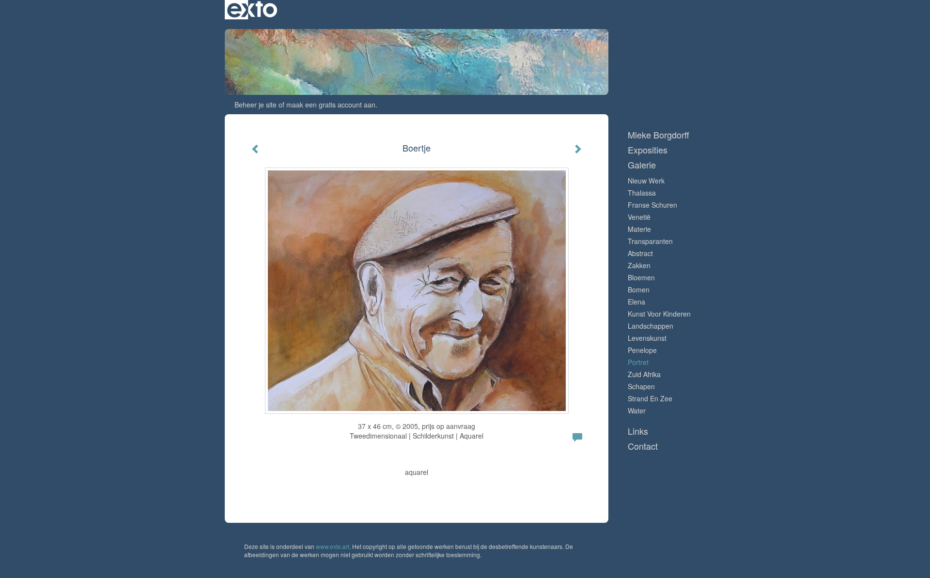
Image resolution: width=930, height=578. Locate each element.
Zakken (639, 265)
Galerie (642, 165)
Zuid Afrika (644, 374)
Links (638, 431)
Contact (643, 446)
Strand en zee (650, 398)
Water (637, 410)
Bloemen (641, 277)
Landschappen (650, 326)
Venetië (639, 217)
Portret (638, 362)
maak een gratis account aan (330, 104)
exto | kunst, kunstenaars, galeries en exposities (252, 9)
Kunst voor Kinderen (659, 314)
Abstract (640, 253)
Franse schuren (652, 205)
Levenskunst (647, 338)
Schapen (641, 386)
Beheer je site (255, 104)
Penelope (642, 350)
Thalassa (642, 193)
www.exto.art (332, 546)
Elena (636, 301)
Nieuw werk (646, 180)
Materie (639, 229)
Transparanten (650, 241)
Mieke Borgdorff (556, 10)
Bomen (639, 289)
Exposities (647, 150)
